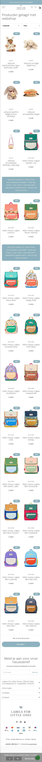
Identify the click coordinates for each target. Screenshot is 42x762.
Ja (9, 758)
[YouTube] (25, 721)
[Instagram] (21, 721)
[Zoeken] (36, 7)
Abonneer (35, 672)
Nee (18, 758)
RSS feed (27, 739)
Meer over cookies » (30, 758)
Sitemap (33, 739)
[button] (3, 7)
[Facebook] (16, 721)
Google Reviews (32, 744)
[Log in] (32, 7)
